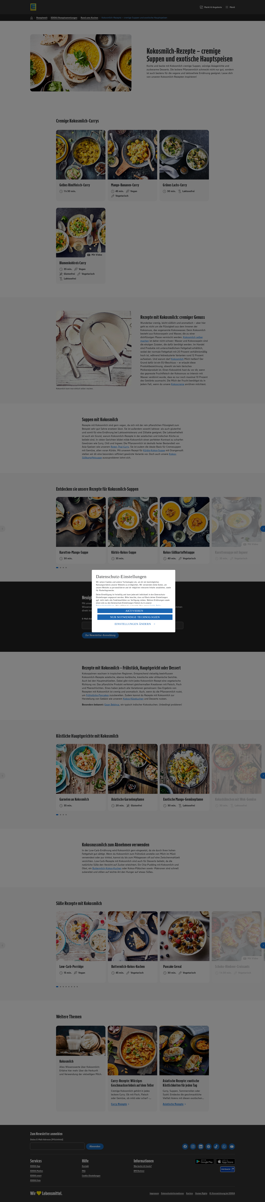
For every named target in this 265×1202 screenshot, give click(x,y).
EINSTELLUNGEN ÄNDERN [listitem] (133, 623)
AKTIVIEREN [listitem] (134, 610)
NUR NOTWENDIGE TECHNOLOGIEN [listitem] (135, 617)
